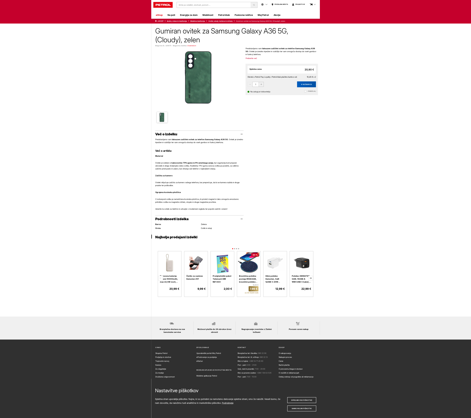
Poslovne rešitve (244, 15)
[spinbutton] (255, 84)
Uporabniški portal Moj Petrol (208, 353)
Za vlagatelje (160, 369)
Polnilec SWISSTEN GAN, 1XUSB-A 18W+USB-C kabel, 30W (301, 279)
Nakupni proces (285, 357)
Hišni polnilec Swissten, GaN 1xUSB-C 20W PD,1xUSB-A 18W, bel (274, 279)
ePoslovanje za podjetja (206, 357)
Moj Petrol (263, 15)
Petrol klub (224, 15)
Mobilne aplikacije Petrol (206, 376)
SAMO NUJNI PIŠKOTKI (302, 408)
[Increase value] (261, 84)
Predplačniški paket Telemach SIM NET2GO (222, 279)
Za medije (159, 373)
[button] (160, 278)
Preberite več (251, 58)
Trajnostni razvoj (162, 361)
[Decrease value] (250, 84)
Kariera (158, 365)
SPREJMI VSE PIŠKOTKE (301, 400)
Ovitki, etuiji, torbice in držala (220, 21)
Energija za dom (189, 15)
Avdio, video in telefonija (177, 21)
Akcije (277, 15)
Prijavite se (300, 4)
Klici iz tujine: (243, 361)
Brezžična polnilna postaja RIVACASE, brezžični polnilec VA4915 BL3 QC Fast (248, 279)
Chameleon (191, 46)
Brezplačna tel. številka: (247, 353)
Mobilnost (208, 15)
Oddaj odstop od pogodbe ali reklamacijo (296, 377)
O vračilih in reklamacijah (289, 373)
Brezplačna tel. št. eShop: (248, 357)
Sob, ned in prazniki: (246, 369)
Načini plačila (284, 365)
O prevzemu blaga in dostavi (290, 369)
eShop (159, 15)
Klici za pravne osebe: (247, 373)
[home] (163, 5)
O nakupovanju (285, 353)
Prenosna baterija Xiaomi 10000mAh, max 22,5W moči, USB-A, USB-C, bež (169, 279)
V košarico (306, 84)
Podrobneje (227, 403)
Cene (281, 361)
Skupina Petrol (161, 353)
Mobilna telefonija (197, 21)
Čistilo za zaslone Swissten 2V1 (194, 277)
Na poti (171, 15)
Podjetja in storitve (163, 357)
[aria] (159, 21)
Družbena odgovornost (165, 377)
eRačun (199, 361)
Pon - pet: (242, 365)
